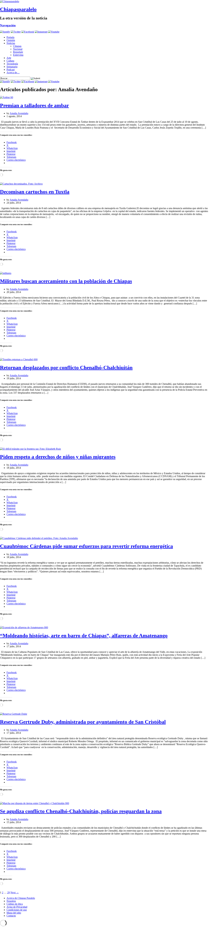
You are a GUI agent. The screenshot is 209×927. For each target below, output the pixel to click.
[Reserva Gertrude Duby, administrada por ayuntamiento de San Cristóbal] (13, 713)
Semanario (12, 66)
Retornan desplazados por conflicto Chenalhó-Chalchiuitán (66, 367)
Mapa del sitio (14, 912)
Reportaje (18, 52)
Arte (9, 57)
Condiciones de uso (17, 909)
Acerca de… (13, 72)
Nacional (17, 49)
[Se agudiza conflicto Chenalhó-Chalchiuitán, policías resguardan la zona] (34, 803)
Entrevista (18, 55)
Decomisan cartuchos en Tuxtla (34, 192)
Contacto (11, 915)
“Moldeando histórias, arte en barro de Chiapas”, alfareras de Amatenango (84, 635)
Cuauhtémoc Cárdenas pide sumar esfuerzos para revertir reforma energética (86, 546)
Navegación (8, 25)
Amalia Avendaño (19, 113)
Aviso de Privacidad (17, 906)
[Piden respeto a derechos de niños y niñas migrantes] (30, 448)
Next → (14, 892)
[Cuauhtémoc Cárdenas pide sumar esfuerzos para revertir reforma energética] (39, 538)
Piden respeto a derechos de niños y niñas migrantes (57, 457)
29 (8, 892)
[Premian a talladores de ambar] (6, 97)
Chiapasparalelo (18, 9)
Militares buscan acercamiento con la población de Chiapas (66, 281)
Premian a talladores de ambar (34, 105)
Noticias (11, 43)
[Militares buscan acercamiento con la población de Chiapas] (5, 273)
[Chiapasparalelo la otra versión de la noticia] (104, 1)
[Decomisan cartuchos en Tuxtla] (21, 183)
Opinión (11, 40)
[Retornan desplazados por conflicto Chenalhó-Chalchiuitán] (19, 359)
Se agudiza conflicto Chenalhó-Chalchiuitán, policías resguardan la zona (81, 811)
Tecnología (12, 63)
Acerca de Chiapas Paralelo (21, 898)
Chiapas (17, 46)
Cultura (10, 60)
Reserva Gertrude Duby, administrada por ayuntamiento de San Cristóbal (83, 722)
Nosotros (11, 901)
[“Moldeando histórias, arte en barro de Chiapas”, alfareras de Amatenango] (24, 627)
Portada (10, 37)
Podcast (11, 69)
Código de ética (15, 904)
